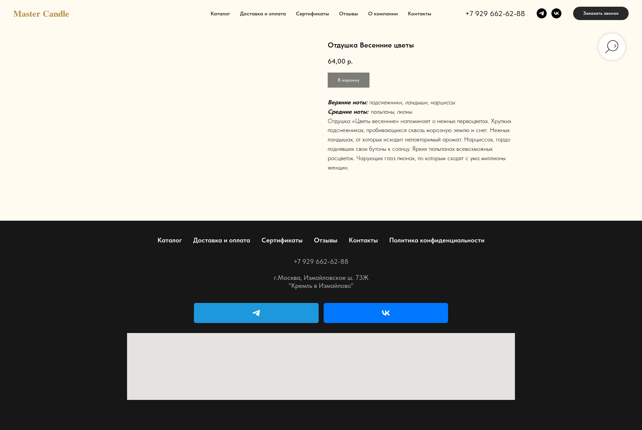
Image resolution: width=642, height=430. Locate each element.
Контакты (419, 13)
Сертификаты (312, 13)
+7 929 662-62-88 (495, 13)
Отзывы (348, 13)
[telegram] (542, 13)
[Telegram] (256, 313)
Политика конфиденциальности (437, 240)
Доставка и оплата (263, 13)
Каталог (220, 13)
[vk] (556, 13)
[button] (601, 13)
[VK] (386, 313)
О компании (383, 13)
